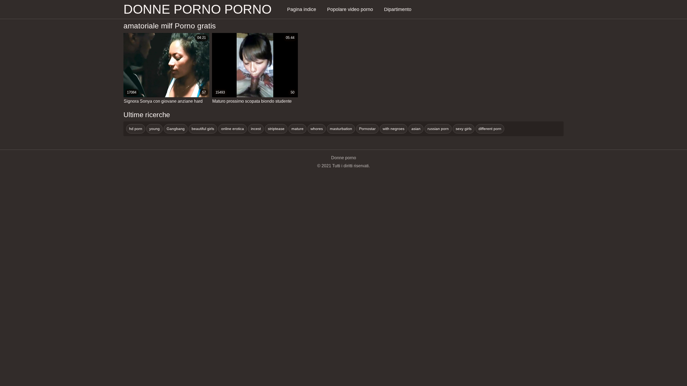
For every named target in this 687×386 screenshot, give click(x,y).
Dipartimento (397, 9)
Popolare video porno (350, 9)
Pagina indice (301, 9)
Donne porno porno (197, 9)
